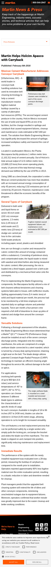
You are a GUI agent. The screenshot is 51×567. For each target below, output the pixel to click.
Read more (35, 543)
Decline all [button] (37, 562)
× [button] (49, 537)
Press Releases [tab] (9, 42)
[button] (25, 556)
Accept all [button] (13, 562)
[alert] (25, 550)
